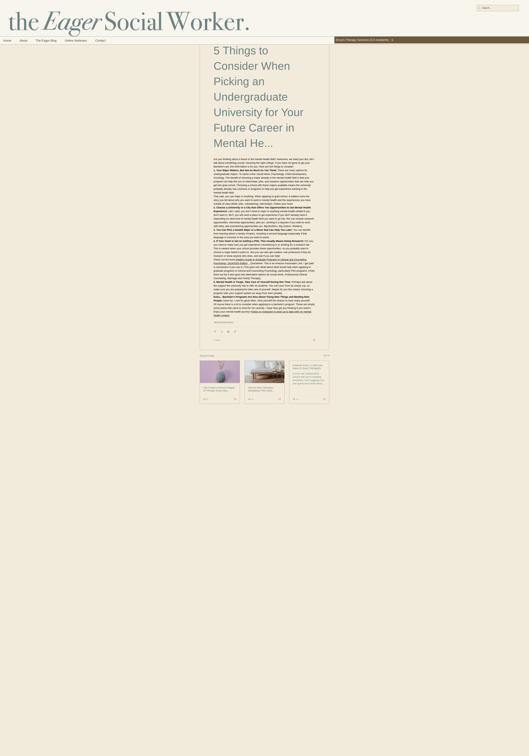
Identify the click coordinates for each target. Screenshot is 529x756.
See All (326, 355)
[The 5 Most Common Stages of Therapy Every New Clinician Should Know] (220, 372)
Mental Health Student (224, 322)
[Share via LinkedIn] (228, 331)
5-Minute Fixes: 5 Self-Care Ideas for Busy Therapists (308, 367)
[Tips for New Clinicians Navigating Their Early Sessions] (264, 372)
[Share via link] (235, 331)
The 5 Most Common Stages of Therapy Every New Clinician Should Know (219, 389)
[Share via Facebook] (215, 331)
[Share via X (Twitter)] (221, 331)
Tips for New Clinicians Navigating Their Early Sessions (260, 389)
